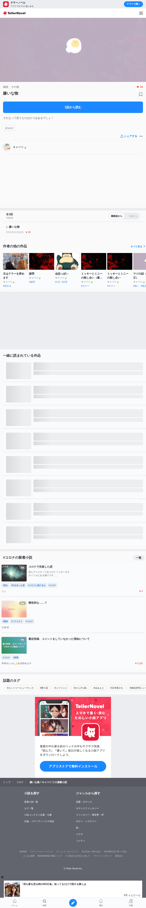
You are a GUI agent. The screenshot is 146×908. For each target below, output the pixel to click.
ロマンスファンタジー (87, 808)
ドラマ (79, 834)
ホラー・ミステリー (86, 821)
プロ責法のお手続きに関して (77, 856)
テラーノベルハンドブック (41, 851)
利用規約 (23, 851)
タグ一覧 (28, 808)
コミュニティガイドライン (67, 851)
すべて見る (136, 246)
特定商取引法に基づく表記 (115, 851)
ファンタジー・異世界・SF (90, 815)
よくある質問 (29, 856)
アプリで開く (133, 4)
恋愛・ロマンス (84, 802)
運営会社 (119, 856)
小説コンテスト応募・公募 (38, 815)
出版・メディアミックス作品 (39, 821)
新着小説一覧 (31, 802)
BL (77, 827)
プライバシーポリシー (102, 856)
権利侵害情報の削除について (50, 856)
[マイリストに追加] (140, 94)
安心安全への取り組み (91, 851)
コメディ (80, 840)
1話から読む (73, 107)
